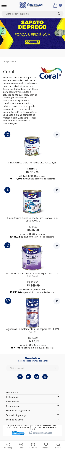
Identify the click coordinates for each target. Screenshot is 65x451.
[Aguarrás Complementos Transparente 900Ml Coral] (32, 323)
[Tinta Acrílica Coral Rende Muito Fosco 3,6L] (32, 157)
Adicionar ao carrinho (32, 176)
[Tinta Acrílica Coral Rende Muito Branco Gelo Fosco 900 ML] (32, 212)
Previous (4, 33)
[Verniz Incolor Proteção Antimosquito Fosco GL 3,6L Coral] (32, 268)
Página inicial (10, 61)
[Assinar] (55, 368)
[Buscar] (59, 14)
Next (61, 29)
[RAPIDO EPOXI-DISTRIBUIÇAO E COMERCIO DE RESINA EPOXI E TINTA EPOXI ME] (31, 5)
